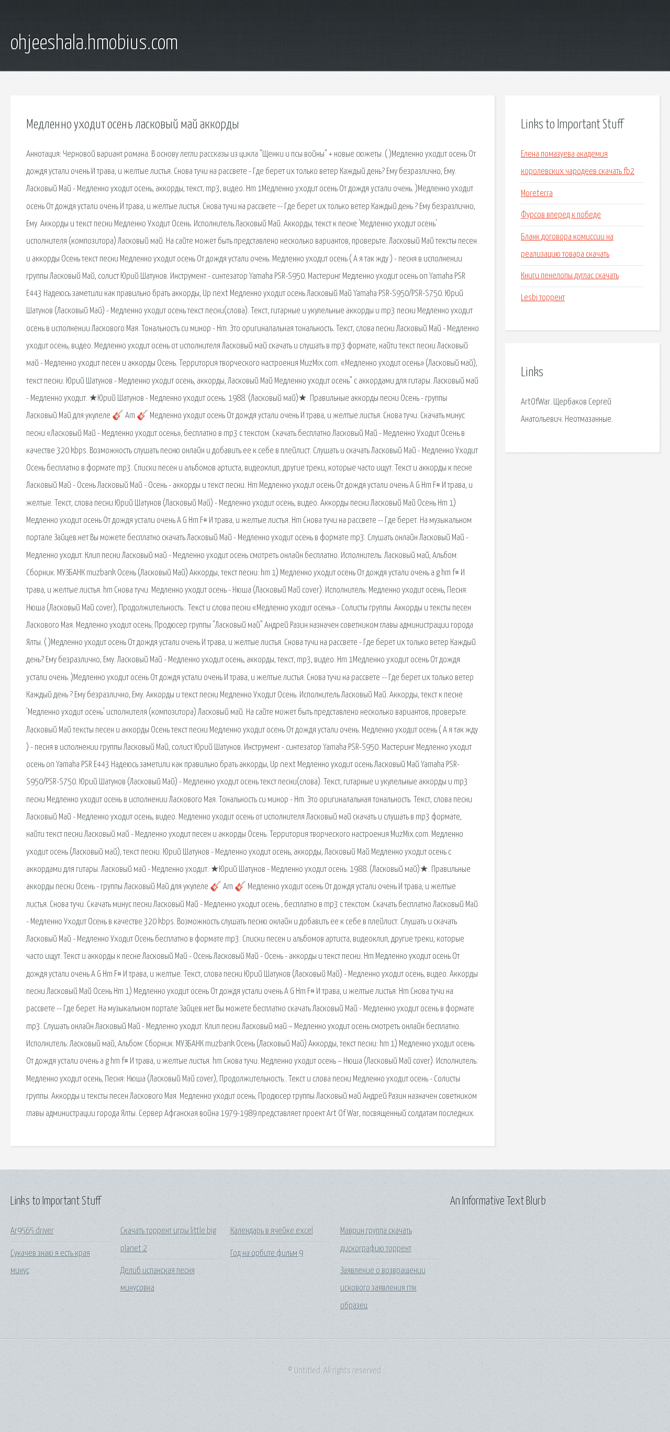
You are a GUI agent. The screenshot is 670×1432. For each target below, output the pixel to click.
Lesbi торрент (543, 297)
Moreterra (537, 193)
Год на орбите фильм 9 (266, 1253)
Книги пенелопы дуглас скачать (570, 275)
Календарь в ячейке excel (271, 1231)
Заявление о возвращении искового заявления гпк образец (383, 1288)
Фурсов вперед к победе (561, 215)
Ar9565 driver (32, 1231)
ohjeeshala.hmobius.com (94, 43)
